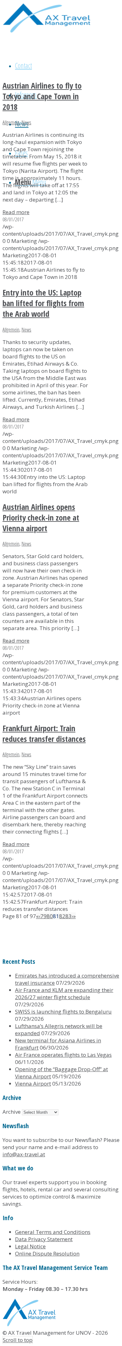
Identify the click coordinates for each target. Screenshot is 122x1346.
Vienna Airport (33, 1083)
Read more (16, 212)
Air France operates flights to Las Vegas (63, 1054)
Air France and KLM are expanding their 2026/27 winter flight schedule (64, 993)
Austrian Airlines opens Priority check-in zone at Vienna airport (41, 517)
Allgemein (11, 122)
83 (68, 916)
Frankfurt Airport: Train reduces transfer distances (44, 733)
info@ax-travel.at (24, 1154)
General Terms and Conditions (52, 1232)
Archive (12, 1111)
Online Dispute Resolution (47, 1253)
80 (50, 916)
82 (62, 916)
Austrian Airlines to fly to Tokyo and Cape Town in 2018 (42, 96)
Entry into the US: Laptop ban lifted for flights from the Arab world (43, 303)
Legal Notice (30, 1246)
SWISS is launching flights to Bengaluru (63, 1011)
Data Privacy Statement (44, 1239)
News (26, 122)
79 (43, 916)
